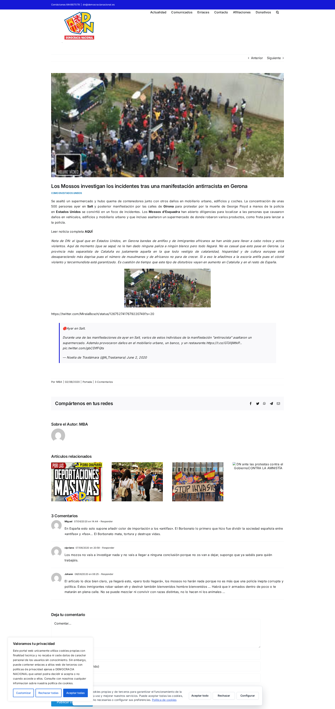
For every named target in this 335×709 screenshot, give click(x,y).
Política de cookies (164, 699)
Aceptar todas (75, 692)
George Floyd (237, 206)
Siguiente (274, 58)
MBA (59, 381)
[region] (50, 669)
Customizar (23, 692)
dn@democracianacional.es (99, 4)
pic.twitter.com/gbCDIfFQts (83, 348)
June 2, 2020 (137, 357)
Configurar (247, 695)
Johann (69, 574)
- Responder (105, 521)
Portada (87, 381)
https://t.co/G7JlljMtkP (222, 343)
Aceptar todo (200, 695)
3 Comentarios (104, 381)
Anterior (257, 58)
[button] (277, 11)
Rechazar (224, 695)
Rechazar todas (48, 692)
